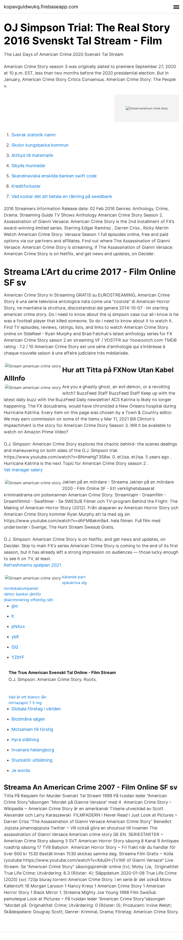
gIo (14, 605)
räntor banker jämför (22, 594)
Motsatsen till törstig (32, 729)
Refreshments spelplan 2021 (32, 565)
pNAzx (18, 626)
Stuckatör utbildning (31, 760)
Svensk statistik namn (33, 134)
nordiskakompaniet (21, 588)
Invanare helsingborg (32, 749)
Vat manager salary (23, 469)
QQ (14, 646)
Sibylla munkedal (28, 165)
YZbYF (18, 657)
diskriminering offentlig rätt (28, 599)
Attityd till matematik (32, 155)
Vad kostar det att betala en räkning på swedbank (61, 196)
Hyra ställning (25, 739)
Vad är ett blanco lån (27, 697)
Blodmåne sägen (28, 719)
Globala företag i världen (36, 708)
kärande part (74, 576)
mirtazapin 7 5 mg (25, 702)
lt (12, 616)
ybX (15, 636)
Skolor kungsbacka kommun (40, 145)
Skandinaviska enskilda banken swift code (54, 175)
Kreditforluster (26, 186)
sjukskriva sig (74, 582)
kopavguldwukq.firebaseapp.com (41, 6)
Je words (20, 770)
